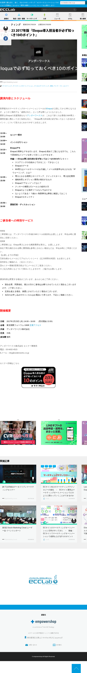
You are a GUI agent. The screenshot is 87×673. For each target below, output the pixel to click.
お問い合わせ (33, 645)
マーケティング (32, 18)
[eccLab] (43, 587)
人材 (44, 18)
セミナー (66, 86)
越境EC (6, 18)
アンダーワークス (34, 115)
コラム (70, 18)
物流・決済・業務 (19, 18)
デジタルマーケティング (41, 86)
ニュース (57, 18)
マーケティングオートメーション (23, 86)
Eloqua (49, 109)
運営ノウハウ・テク (56, 86)
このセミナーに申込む (29, 392)
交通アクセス (35, 325)
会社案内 (59, 645)
